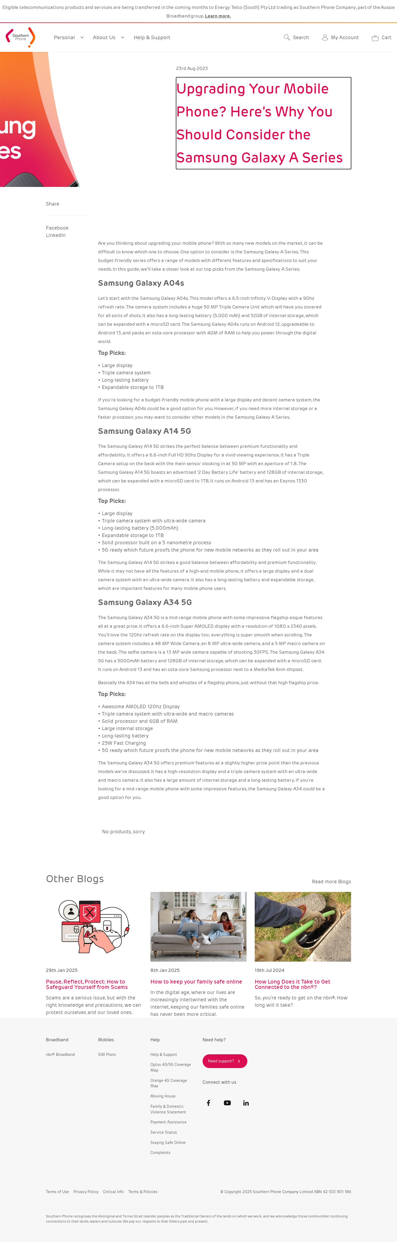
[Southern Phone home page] (20, 37)
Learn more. (218, 16)
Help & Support (152, 37)
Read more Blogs (331, 881)
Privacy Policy (85, 1191)
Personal (64, 37)
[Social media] (208, 1103)
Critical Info (113, 1191)
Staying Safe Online (168, 1142)
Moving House (163, 1096)
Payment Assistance (168, 1122)
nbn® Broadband (60, 1054)
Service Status (163, 1132)
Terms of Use (57, 1191)
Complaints (160, 1152)
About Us (104, 37)
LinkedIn (56, 235)
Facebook (57, 228)
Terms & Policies (142, 1191)
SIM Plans (107, 1054)
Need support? (221, 1061)
